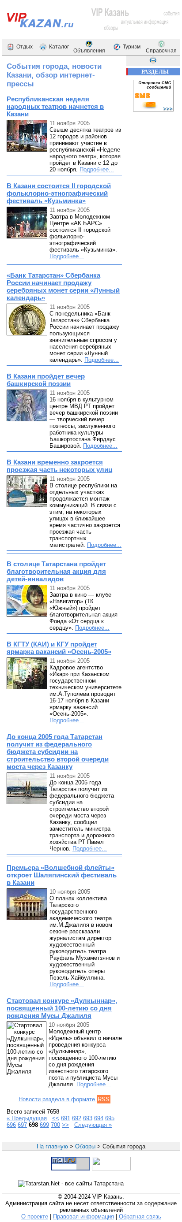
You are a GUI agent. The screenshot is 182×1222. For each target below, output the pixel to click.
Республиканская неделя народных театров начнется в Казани (55, 106)
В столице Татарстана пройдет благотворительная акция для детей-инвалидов (56, 571)
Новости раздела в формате (64, 1099)
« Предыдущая (27, 1118)
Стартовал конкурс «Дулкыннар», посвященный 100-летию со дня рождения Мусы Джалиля (62, 1008)
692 (76, 1118)
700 (55, 1125)
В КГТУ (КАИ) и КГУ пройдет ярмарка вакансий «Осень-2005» (59, 647)
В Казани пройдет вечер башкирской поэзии (46, 379)
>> (65, 1125)
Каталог (59, 47)
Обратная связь (140, 1216)
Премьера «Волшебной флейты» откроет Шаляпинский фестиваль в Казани (62, 875)
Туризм (131, 47)
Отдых (24, 47)
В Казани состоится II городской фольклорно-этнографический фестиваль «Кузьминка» (59, 193)
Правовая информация (83, 1216)
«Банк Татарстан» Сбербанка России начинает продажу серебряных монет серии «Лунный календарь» (63, 286)
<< (55, 1118)
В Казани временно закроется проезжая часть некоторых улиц (59, 465)
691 (65, 1118)
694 (98, 1118)
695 (109, 1118)
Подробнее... (97, 169)
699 (44, 1125)
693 (87, 1118)
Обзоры (85, 1146)
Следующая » (93, 1125)
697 (22, 1125)
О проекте (34, 1216)
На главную (52, 1146)
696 (11, 1125)
